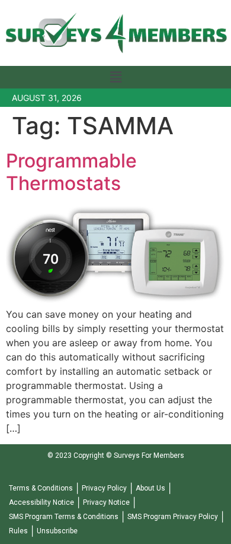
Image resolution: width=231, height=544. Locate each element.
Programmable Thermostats (71, 172)
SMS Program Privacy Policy (172, 517)
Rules (18, 531)
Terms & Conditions (41, 488)
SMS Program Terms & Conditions (63, 517)
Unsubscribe (57, 531)
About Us (150, 488)
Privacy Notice (106, 502)
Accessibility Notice (41, 502)
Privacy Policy (104, 488)
